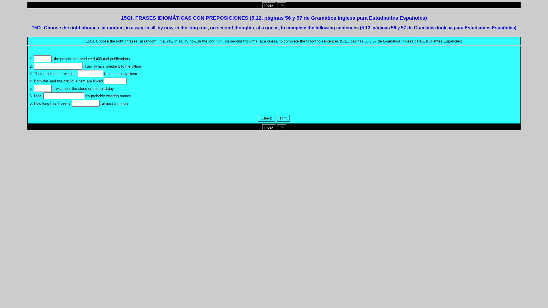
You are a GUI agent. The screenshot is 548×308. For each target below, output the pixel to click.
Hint (283, 118)
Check (266, 118)
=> (281, 5)
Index (268, 5)
